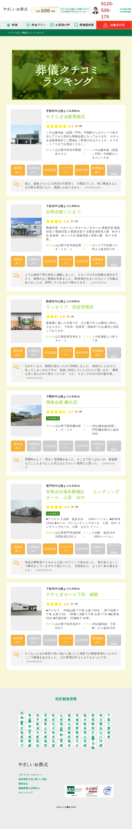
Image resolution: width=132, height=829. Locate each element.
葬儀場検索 (87, 24)
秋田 (53, 717)
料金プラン (39, 24)
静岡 (93, 726)
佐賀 (53, 743)
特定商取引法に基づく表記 (33, 779)
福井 (61, 726)
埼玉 (101, 717)
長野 (77, 726)
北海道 (22, 717)
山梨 (69, 726)
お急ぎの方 (117, 24)
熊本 (69, 743)
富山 (45, 726)
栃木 (85, 717)
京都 (29, 734)
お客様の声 (63, 24)
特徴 (15, 24)
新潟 (37, 726)
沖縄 (101, 743)
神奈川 (29, 726)
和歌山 (61, 734)
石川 (53, 726)
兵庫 (45, 734)
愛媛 (29, 743)
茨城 (77, 717)
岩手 (37, 717)
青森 (29, 717)
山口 (101, 734)
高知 (37, 743)
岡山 (85, 734)
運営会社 (23, 783)
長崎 (61, 743)
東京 (22, 726)
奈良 (53, 734)
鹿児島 (93, 743)
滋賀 (22, 734)
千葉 (109, 717)
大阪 (37, 734)
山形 (61, 717)
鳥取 (69, 734)
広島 (93, 734)
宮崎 (85, 743)
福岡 (45, 743)
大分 (77, 743)
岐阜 (85, 726)
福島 (69, 717)
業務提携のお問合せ (29, 788)
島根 (77, 734)
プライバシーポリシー (30, 774)
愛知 (101, 726)
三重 (109, 726)
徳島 (109, 734)
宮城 (45, 717)
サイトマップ (26, 792)
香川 (22, 743)
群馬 (93, 717)
